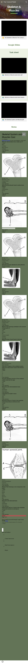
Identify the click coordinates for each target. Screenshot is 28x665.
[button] (1, 2)
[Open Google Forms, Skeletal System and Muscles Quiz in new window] (24, 134)
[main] (14, 9)
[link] (14, 30)
